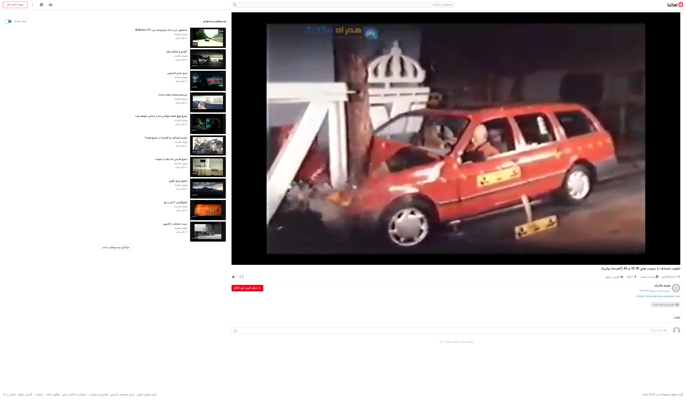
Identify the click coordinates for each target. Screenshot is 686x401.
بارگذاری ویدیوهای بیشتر (115, 247)
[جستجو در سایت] (235, 5)
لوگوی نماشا (53, 395)
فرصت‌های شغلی (146, 395)
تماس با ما (9, 395)
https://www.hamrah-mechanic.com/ (658, 296)
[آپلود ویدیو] (50, 4)
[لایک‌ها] (241, 277)
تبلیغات (39, 395)
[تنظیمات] (32, 5)
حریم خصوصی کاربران (122, 395)
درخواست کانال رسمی (74, 395)
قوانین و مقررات (98, 395)
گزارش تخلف (25, 395)
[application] (456, 138)
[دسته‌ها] (41, 5)
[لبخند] (235, 330)
